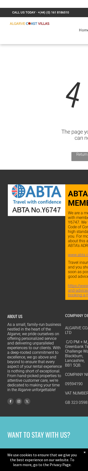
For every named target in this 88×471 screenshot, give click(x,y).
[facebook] (10, 402)
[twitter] (27, 402)
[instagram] (19, 402)
